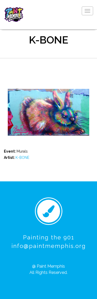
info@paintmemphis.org (48, 246)
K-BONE (22, 157)
